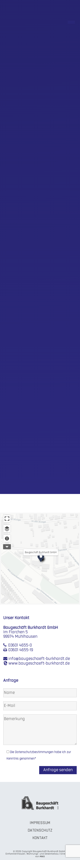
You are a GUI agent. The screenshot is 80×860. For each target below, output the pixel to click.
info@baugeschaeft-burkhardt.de (39, 659)
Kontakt (40, 838)
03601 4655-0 (20, 645)
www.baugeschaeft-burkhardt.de (39, 664)
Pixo (42, 856)
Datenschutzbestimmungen (34, 752)
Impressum (40, 823)
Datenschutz (40, 831)
